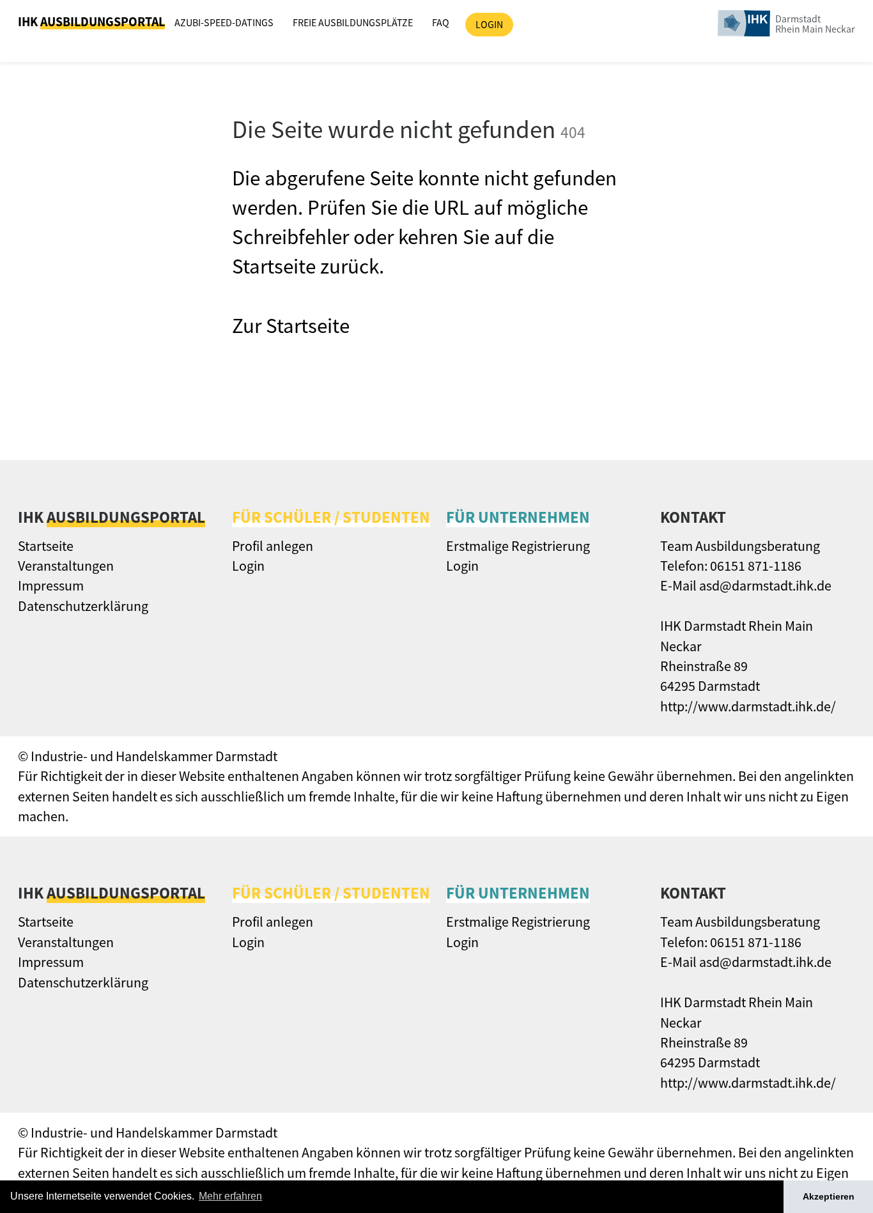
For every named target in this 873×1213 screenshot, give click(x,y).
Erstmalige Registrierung (518, 546)
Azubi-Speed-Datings (224, 22)
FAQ (440, 22)
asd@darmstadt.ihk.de (765, 585)
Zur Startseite (291, 326)
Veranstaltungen (66, 566)
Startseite (45, 546)
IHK (91, 21)
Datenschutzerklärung (83, 606)
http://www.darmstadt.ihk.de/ (748, 706)
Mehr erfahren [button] (230, 1196)
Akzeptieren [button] (828, 1196)
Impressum (51, 585)
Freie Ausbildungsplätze (353, 22)
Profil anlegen (272, 546)
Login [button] (489, 24)
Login (248, 566)
